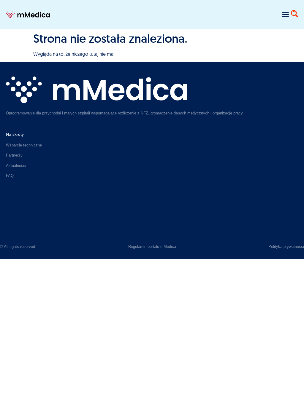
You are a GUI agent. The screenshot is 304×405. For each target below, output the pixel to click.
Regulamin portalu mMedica (152, 246)
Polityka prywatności (286, 246)
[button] (285, 14)
